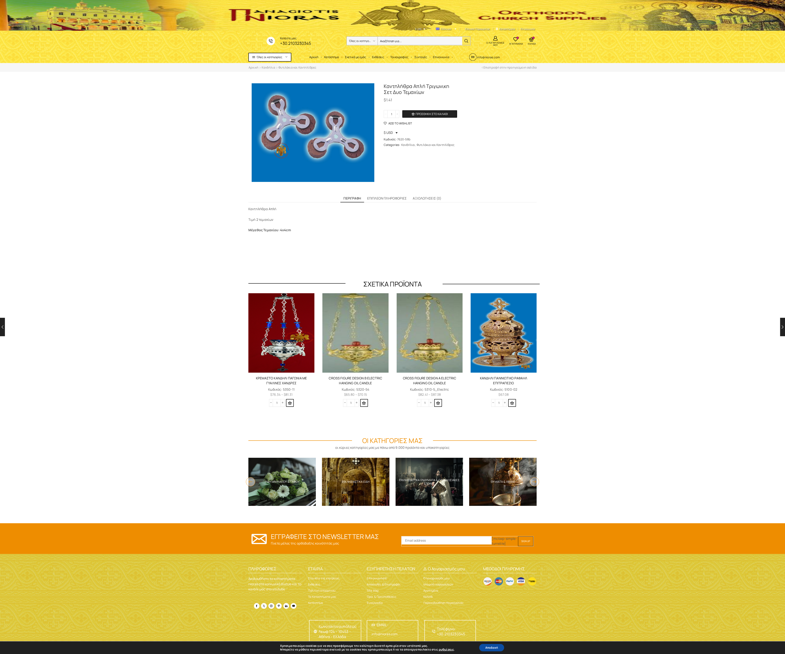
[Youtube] (293, 606)
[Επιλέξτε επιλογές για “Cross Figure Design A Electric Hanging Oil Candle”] (438, 403)
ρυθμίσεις (446, 649)
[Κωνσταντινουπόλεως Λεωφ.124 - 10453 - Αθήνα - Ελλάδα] (315, 631)
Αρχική (313, 57)
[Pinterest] (279, 606)
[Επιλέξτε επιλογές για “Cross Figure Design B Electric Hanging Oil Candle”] (364, 403)
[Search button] (466, 41)
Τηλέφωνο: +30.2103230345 (451, 631)
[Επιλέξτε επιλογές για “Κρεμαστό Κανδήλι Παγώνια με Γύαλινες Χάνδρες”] (290, 403)
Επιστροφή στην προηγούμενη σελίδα (510, 67)
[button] (512, 403)
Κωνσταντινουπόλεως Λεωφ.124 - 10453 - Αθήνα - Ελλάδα (338, 631)
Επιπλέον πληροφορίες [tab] (387, 198)
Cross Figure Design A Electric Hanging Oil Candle (429, 380)
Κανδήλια (268, 67)
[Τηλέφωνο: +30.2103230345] (433, 631)
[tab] (352, 198)
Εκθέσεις (378, 57)
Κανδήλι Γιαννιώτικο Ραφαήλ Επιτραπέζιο (503, 380)
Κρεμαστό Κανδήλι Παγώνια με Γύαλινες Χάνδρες (281, 380)
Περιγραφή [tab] (352, 198)
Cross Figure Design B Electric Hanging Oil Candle (355, 380)
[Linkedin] (286, 606)
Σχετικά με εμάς (355, 57)
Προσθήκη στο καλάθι (432, 114)
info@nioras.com (488, 57)
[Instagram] (271, 606)
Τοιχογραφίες (399, 57)
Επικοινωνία (441, 57)
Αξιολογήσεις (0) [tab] (427, 198)
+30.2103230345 (295, 43)
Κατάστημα (331, 57)
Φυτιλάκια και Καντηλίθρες (297, 67)
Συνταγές (420, 57)
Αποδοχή (491, 647)
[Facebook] (256, 606)
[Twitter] (264, 606)
